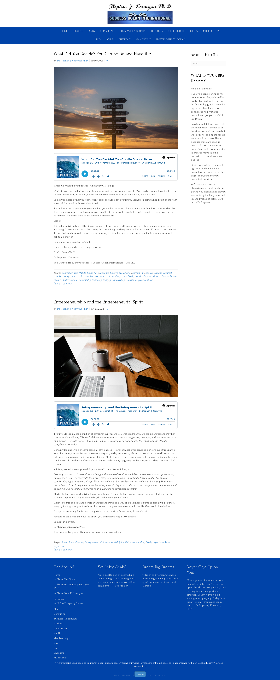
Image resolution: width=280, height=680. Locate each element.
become (104, 272)
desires (165, 276)
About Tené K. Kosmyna (70, 593)
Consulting (107, 31)
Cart (110, 39)
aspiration (67, 272)
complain (89, 276)
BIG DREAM (125, 272)
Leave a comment (63, 283)
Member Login (211, 31)
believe (114, 272)
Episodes (78, 31)
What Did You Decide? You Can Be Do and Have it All (103, 53)
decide (138, 276)
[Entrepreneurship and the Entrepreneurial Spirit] (116, 355)
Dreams (58, 279)
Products (157, 31)
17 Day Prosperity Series (70, 603)
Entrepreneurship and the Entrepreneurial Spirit (98, 302)
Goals (148, 542)
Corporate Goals (124, 276)
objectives (158, 542)
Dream (173, 276)
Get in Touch (176, 31)
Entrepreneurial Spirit (112, 542)
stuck (149, 279)
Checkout (124, 39)
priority (104, 279)
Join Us (193, 31)
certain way (138, 272)
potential (83, 279)
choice (148, 272)
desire (156, 276)
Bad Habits (80, 272)
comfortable (76, 276)
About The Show (66, 579)
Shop (99, 39)
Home (64, 31)
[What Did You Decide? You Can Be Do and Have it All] (116, 107)
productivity (115, 279)
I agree (140, 674)
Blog (92, 31)
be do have (93, 272)
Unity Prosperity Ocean (170, 39)
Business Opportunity (133, 31)
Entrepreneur (70, 279)
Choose (157, 272)
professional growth (134, 279)
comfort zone (61, 276)
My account (143, 39)
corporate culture (104, 276)
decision (147, 276)
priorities (94, 279)
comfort (167, 272)
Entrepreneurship (134, 542)
